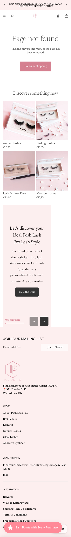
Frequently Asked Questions (19, 521)
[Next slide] (67, 5)
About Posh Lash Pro (15, 413)
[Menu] (4, 16)
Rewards (8, 497)
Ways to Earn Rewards (16, 503)
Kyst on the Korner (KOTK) (41, 386)
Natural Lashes (12, 431)
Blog (5, 475)
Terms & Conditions (15, 515)
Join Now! (54, 347)
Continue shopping (35, 66)
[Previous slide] (4, 5)
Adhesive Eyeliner (14, 443)
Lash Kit (8, 425)
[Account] (58, 16)
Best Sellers (10, 419)
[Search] (12, 16)
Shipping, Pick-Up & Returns (19, 509)
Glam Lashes (10, 437)
